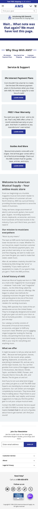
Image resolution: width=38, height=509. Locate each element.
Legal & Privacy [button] (8, 465)
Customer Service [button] (9, 456)
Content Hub (13, 410)
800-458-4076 (23, 479)
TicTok (25, 489)
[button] (35, 6)
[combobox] (19, 11)
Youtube (7, 489)
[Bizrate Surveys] (21, 498)
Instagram (13, 489)
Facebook (19, 489)
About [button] (5, 460)
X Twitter (30, 489)
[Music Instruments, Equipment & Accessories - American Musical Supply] (19, 6)
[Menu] (2, 6)
